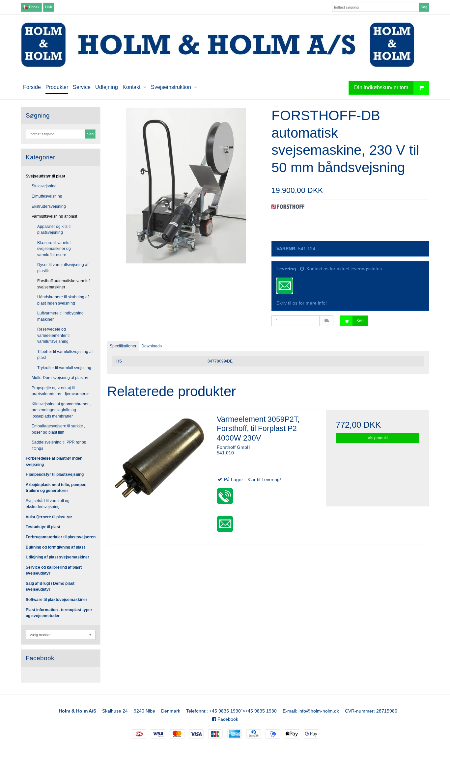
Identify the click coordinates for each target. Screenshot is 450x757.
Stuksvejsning (44, 186)
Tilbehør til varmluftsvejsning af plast (65, 354)
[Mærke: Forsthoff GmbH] (287, 220)
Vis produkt (378, 438)
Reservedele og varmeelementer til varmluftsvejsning (53, 335)
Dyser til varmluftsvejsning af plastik (62, 267)
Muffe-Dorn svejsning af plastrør (60, 377)
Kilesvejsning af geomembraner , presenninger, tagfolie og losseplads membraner (61, 410)
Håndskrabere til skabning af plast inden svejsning (63, 300)
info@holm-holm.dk (318, 711)
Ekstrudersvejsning (49, 206)
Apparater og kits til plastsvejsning (54, 229)
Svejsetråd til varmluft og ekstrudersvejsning (48, 504)
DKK (48, 7)
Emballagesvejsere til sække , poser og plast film (58, 429)
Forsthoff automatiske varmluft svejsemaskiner (64, 284)
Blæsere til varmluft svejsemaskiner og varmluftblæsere (54, 248)
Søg (424, 7)
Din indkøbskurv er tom (381, 87)
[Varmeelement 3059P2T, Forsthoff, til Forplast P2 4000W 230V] (158, 461)
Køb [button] (360, 320)
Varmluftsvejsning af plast (54, 216)
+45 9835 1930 (225, 711)
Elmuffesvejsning (47, 196)
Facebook (227, 719)
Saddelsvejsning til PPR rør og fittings (59, 445)
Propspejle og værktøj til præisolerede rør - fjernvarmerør (60, 391)
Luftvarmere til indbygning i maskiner (61, 316)
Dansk (34, 7)
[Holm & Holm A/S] (225, 45)
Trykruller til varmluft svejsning (64, 367)
